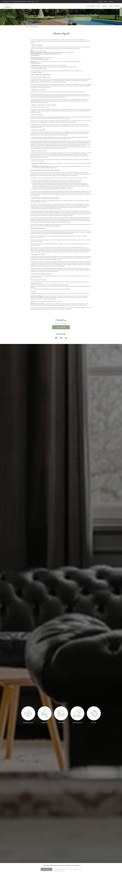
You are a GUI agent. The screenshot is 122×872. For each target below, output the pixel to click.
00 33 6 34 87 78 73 (61, 323)
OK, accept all (47, 869)
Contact (111, 1)
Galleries (117, 6)
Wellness (104, 6)
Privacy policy (78, 869)
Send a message (61, 327)
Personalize (69, 869)
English (119, 1)
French (116, 1)
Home (100, 1)
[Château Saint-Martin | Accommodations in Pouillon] (8, 6)
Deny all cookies (59, 869)
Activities (110, 6)
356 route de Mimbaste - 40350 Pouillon (24, 1)
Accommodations (90, 6)
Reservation (82, 19)
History (105, 1)
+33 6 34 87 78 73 (7, 1)
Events (98, 6)
